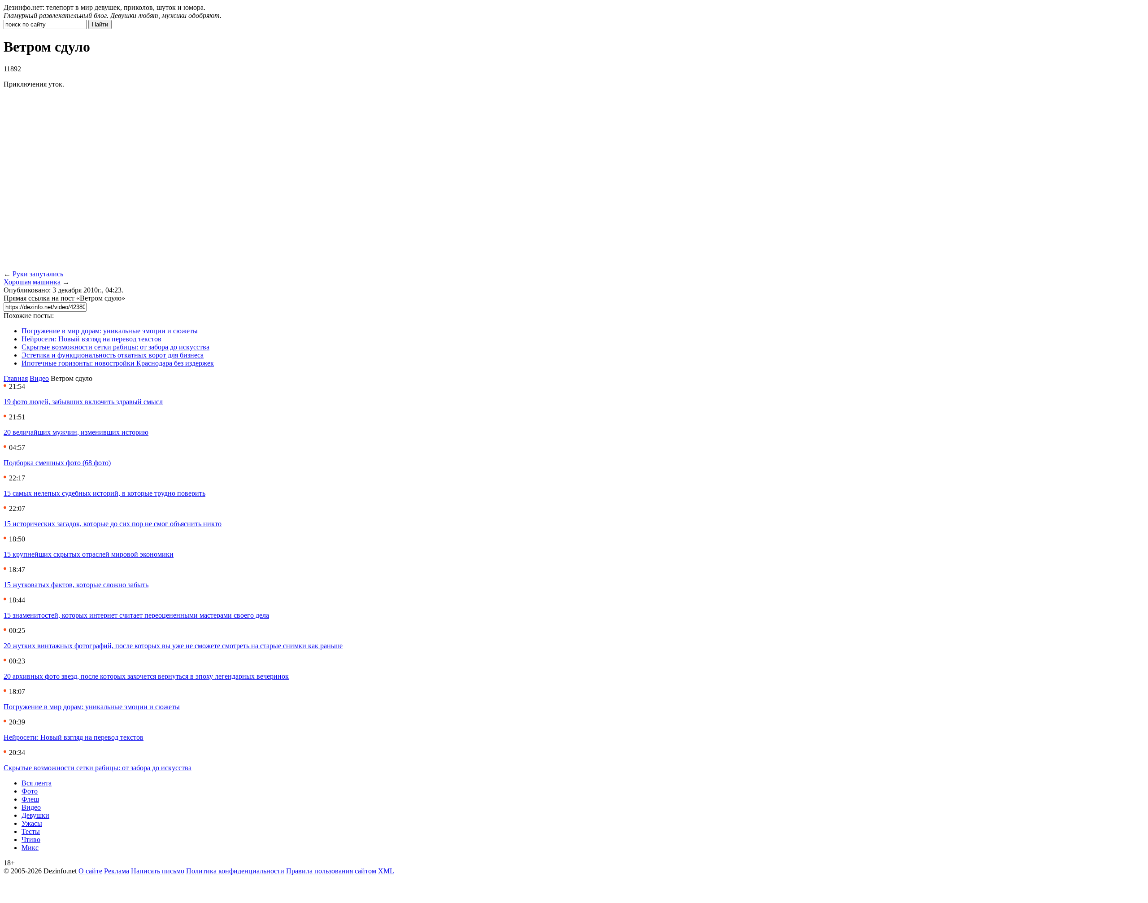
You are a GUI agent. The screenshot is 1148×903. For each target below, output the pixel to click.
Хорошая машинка (32, 282)
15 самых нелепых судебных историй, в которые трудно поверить (104, 493)
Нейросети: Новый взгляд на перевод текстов (91, 339)
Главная (16, 378)
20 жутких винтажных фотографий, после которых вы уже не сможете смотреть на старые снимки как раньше (173, 646)
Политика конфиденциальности (235, 871)
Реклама (116, 871)
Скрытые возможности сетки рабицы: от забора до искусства (115, 347)
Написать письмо (157, 871)
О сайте (90, 871)
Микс (30, 847)
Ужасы (32, 823)
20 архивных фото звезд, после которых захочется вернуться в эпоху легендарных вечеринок (146, 676)
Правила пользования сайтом (331, 871)
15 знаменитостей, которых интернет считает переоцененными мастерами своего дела (136, 615)
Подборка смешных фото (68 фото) (57, 463)
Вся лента (37, 783)
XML (386, 871)
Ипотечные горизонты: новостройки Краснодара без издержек (118, 363)
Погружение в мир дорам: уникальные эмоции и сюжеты (110, 331)
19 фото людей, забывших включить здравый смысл (83, 402)
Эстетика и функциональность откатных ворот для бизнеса (113, 355)
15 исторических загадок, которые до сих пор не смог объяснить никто (113, 524)
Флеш (30, 799)
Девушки (35, 815)
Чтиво (31, 839)
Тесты (31, 831)
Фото (30, 791)
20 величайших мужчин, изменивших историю (76, 432)
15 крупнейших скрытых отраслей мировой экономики (89, 554)
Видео (39, 378)
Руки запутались (38, 274)
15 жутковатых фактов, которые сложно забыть (76, 585)
